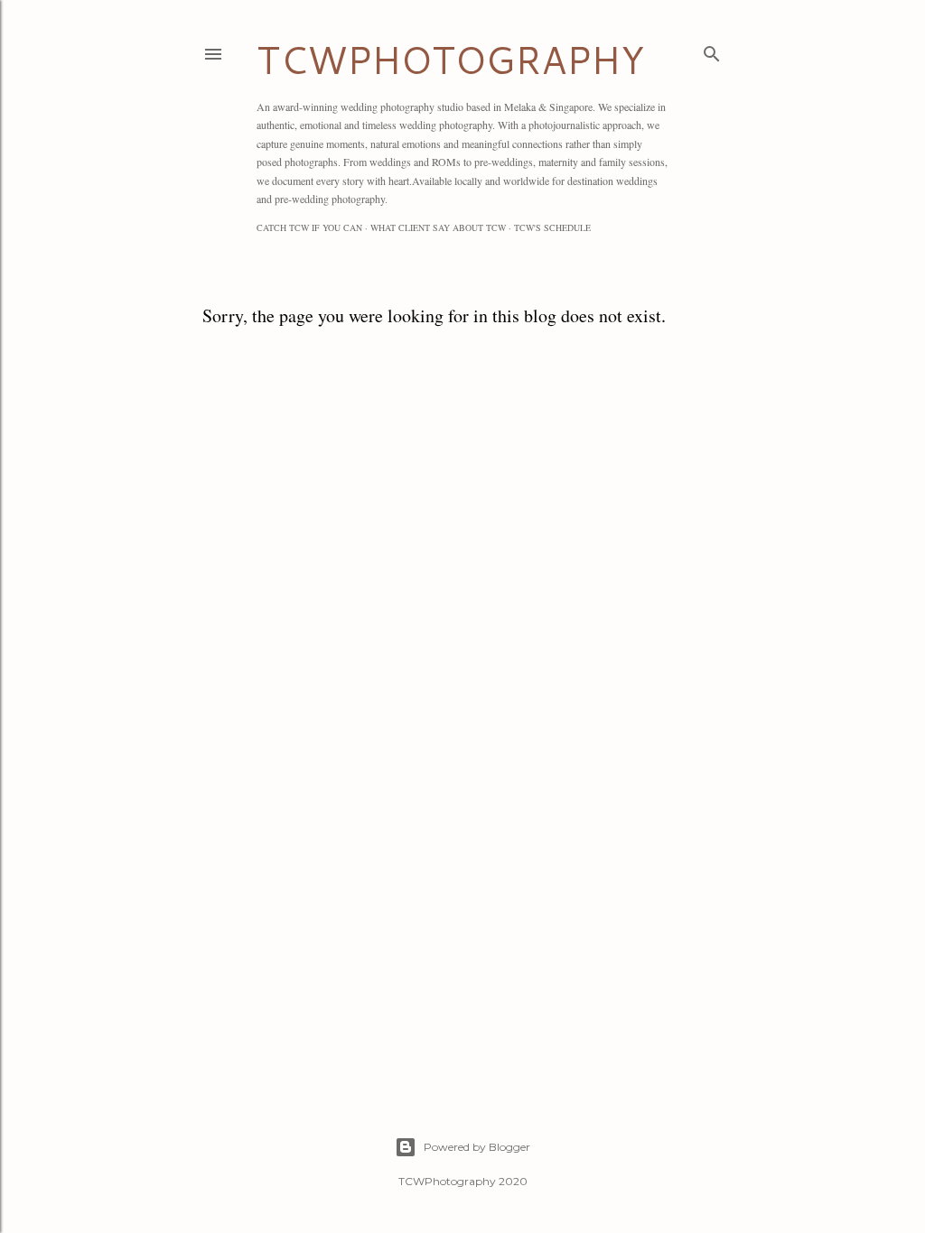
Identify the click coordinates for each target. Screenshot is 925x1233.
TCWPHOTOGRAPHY (450, 59)
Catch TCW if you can (309, 227)
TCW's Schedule (552, 227)
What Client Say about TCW (438, 227)
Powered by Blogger (477, 1147)
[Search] (712, 50)
